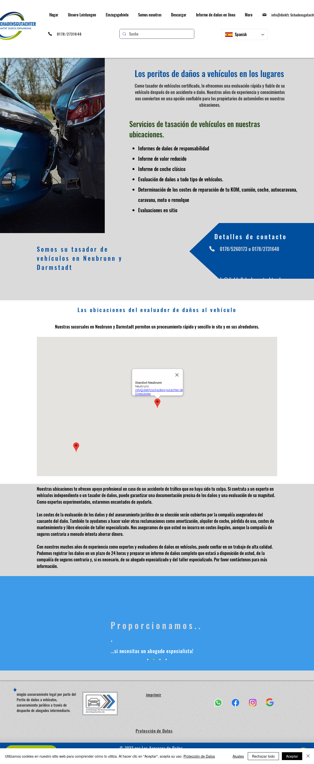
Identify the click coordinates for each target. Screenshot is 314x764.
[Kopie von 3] (166, 659)
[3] (160, 659)
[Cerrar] (308, 756)
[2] (154, 659)
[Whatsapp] (218, 703)
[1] (147, 659)
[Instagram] (253, 703)
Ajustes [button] (238, 756)
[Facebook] (235, 703)
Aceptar (292, 756)
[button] (82, 15)
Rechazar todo (263, 756)
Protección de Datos (199, 756)
